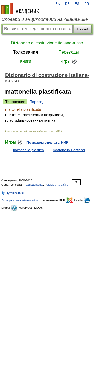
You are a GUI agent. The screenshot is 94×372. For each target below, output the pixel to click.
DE (67, 4)
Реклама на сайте (56, 184)
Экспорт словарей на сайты (19, 200)
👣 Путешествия (12, 193)
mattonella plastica (28, 150)
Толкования (25, 52)
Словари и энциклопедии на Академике (44, 19)
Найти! (82, 29)
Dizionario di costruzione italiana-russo (47, 43)
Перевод (37, 101)
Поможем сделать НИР (47, 142)
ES (77, 4)
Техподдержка (33, 184)
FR (86, 4)
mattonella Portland (69, 150)
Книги (25, 61)
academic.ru (20, 8)
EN (57, 4)
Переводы (68, 52)
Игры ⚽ (68, 61)
